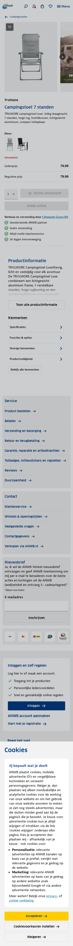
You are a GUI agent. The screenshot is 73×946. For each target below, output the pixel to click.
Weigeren (34, 937)
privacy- (52, 896)
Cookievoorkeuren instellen (34, 926)
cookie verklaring (21, 900)
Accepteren (34, 916)
